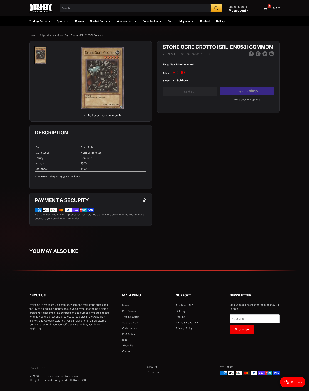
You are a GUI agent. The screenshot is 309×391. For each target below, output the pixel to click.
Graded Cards (98, 21)
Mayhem (184, 21)
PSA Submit (129, 333)
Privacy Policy (184, 328)
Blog (124, 339)
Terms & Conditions (187, 322)
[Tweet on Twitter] (264, 53)
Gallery (220, 21)
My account (238, 10)
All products (47, 35)
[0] (265, 8)
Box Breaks (129, 311)
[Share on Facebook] (251, 53)
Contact (205, 21)
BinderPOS (79, 380)
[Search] (216, 8)
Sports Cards (130, 322)
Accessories (124, 21)
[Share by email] (271, 53)
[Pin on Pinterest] (258, 53)
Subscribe (242, 329)
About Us (127, 345)
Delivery (180, 311)
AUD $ (35, 367)
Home (32, 35)
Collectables (150, 21)
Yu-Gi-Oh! (169, 54)
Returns (180, 316)
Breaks (79, 21)
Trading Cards (38, 21)
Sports (61, 21)
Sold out (189, 91)
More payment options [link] (247, 99)
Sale (170, 21)
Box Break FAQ (185, 305)
